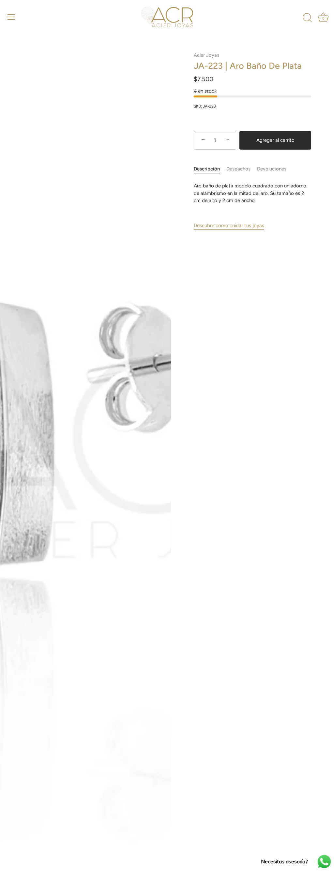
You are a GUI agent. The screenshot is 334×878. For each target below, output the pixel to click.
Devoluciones (271, 169)
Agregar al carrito (275, 140)
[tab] (210, 169)
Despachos (238, 169)
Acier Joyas (206, 55)
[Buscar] (307, 18)
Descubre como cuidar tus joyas (229, 225)
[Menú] (11, 17)
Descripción (207, 169)
